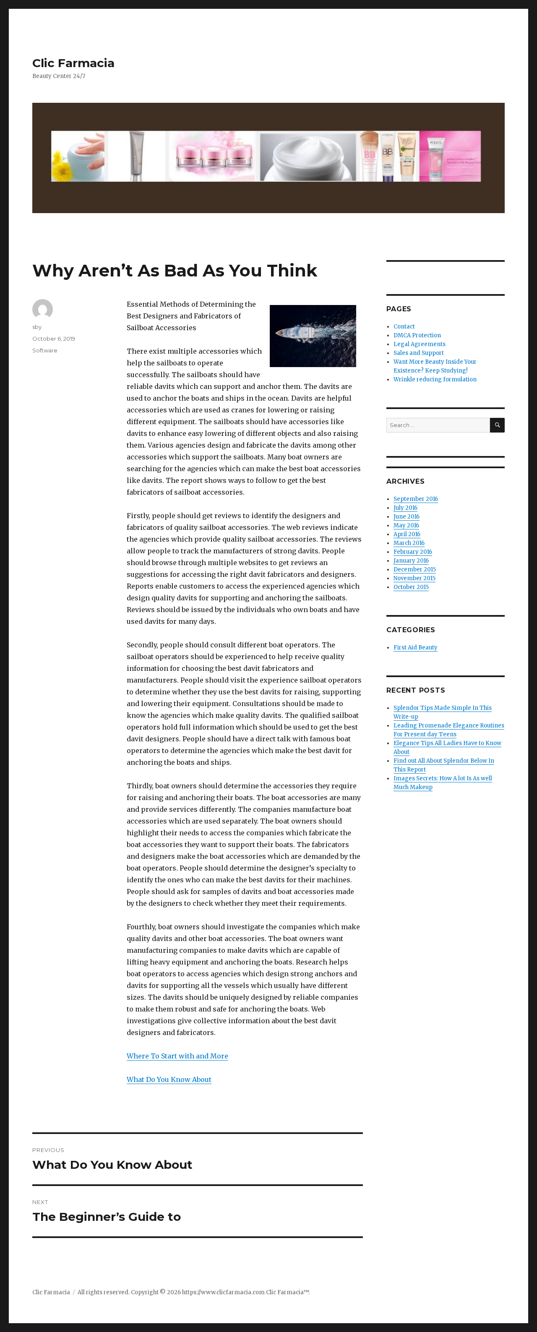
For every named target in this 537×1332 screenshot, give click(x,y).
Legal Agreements (420, 344)
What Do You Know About (169, 1079)
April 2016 (407, 534)
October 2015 (411, 587)
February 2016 (413, 551)
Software (44, 350)
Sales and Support (419, 353)
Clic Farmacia (73, 63)
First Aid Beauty (416, 647)
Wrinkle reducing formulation (435, 379)
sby (37, 326)
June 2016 (407, 516)
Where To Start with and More (177, 1056)
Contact (404, 326)
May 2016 (406, 525)
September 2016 (416, 499)
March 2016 (409, 543)
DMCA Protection (417, 335)
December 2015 (415, 569)
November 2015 (414, 578)
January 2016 (411, 560)
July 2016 (405, 507)
